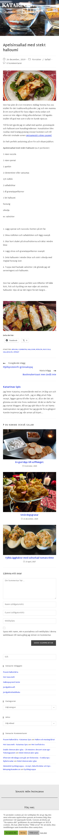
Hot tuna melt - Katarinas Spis (15, 744)
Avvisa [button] (22, 833)
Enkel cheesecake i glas (29, 753)
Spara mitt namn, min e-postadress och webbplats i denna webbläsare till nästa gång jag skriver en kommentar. (29, 633)
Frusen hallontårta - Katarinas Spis (17, 739)
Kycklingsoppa (30, 769)
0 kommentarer (14, 63)
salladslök (8, 352)
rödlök (39, 349)
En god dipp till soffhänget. (29, 462)
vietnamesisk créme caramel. (39, 135)
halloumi (31, 349)
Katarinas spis (12, 387)
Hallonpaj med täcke (11, 682)
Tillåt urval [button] (33, 833)
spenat (16, 352)
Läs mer (43, 833)
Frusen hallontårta (10, 672)
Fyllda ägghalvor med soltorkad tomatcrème (29, 558)
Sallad (47, 59)
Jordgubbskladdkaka (11, 692)
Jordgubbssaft (9, 687)
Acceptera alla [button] (11, 833)
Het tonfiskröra (37, 744)
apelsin (15, 349)
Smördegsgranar (29, 515)
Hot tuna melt (9, 677)
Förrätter (36, 59)
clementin (22, 349)
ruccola (46, 349)
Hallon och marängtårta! (45, 739)
